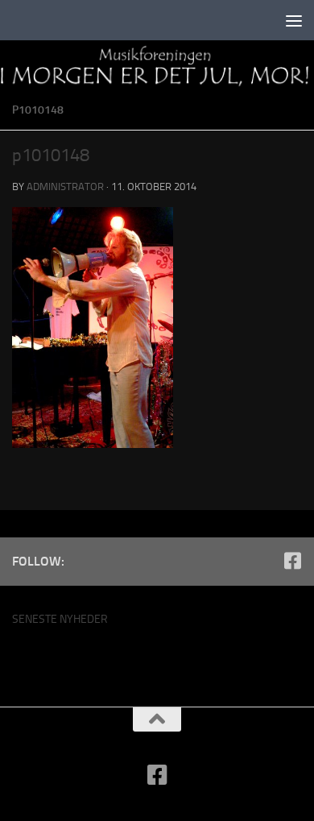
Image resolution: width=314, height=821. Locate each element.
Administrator (65, 186)
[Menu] (294, 20)
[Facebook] (292, 560)
